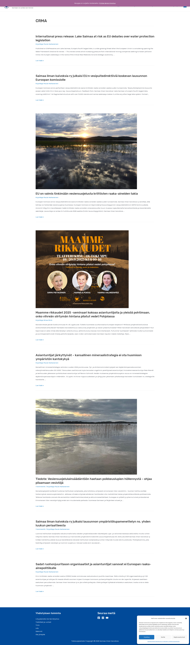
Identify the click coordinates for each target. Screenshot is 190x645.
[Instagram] (103, 617)
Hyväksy (147, 637)
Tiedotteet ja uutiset (43, 622)
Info (37, 628)
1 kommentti (40, 487)
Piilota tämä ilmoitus (107, 3)
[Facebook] (98, 617)
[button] (186, 618)
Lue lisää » (40, 60)
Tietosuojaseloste (78, 641)
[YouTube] (107, 617)
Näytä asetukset (179, 637)
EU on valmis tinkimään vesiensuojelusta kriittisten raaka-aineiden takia (87, 193)
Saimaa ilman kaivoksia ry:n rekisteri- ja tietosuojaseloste (163, 641)
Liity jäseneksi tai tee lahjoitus (47, 619)
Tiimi (38, 625)
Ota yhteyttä (40, 634)
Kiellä (163, 637)
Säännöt (39, 631)
